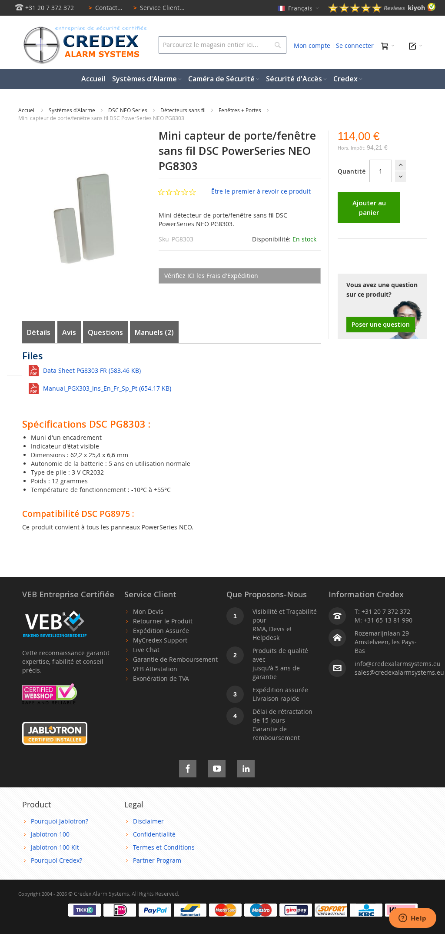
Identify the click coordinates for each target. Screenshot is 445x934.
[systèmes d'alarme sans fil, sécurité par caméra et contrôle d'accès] (83, 28)
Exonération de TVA (161, 678)
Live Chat (146, 650)
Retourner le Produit (163, 621)
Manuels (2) (154, 332)
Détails (38, 332)
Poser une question (381, 324)
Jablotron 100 (50, 834)
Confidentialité (154, 834)
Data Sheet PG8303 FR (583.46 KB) (92, 370)
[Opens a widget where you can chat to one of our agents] (412, 919)
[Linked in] (246, 767)
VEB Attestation (155, 669)
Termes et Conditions (164, 847)
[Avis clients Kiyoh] (382, 10)
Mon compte (312, 45)
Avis (69, 332)
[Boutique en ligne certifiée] (49, 687)
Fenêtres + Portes (240, 110)
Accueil (27, 110)
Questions (105, 332)
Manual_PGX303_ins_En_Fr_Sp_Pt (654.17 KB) (107, 388)
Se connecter (355, 45)
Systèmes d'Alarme (72, 110)
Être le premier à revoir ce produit (261, 191)
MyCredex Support (160, 640)
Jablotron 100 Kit (55, 847)
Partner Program (157, 860)
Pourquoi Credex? (56, 860)
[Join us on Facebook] (187, 767)
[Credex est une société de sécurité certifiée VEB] (54, 611)
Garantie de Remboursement (175, 659)
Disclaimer (148, 821)
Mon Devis (148, 611)
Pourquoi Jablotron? (59, 821)
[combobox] (222, 45)
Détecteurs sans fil (183, 110)
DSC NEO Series (128, 110)
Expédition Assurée (161, 630)
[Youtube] (217, 767)
